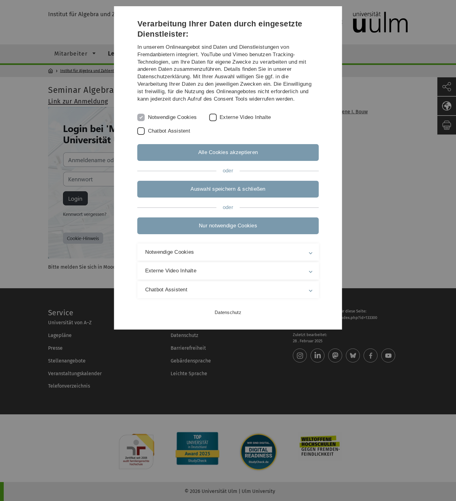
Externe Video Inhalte (245, 117)
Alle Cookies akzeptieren (228, 152)
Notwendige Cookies (172, 117)
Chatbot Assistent (169, 131)
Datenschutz (228, 312)
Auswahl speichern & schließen (227, 189)
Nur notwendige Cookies (228, 226)
